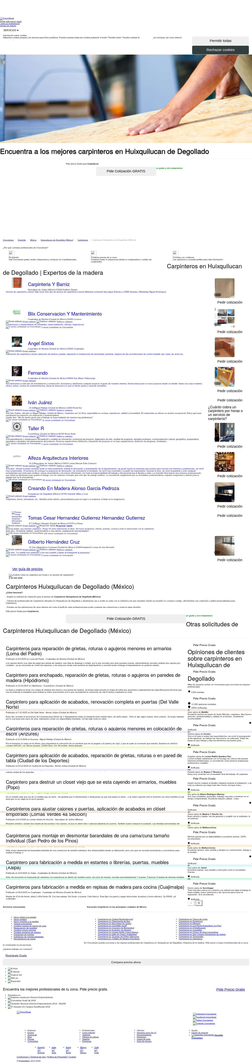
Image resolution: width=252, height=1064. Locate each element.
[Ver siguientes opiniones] (198, 903)
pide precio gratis (13, 21)
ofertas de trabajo (8, 26)
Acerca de (32, 1035)
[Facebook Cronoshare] (204, 1017)
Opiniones (141, 1037)
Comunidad (33, 1041)
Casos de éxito (143, 1039)
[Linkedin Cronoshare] (204, 1024)
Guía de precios (144, 1041)
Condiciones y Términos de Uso (31, 1057)
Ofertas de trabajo (90, 1037)
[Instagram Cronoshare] (204, 1014)
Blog (30, 1037)
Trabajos (86, 1035)
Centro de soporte (200, 1033)
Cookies (72, 1057)
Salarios (86, 1039)
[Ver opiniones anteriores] (191, 903)
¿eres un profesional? (10, 23)
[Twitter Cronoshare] (203, 1020)
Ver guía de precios (27, 569)
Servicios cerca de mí (146, 1033)
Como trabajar (88, 1033)
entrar (3, 21)
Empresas (86, 1041)
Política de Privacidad (57, 1057)
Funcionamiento (144, 1035)
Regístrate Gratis (16, 955)
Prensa (31, 1039)
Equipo (31, 1033)
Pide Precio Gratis (204, 645)
